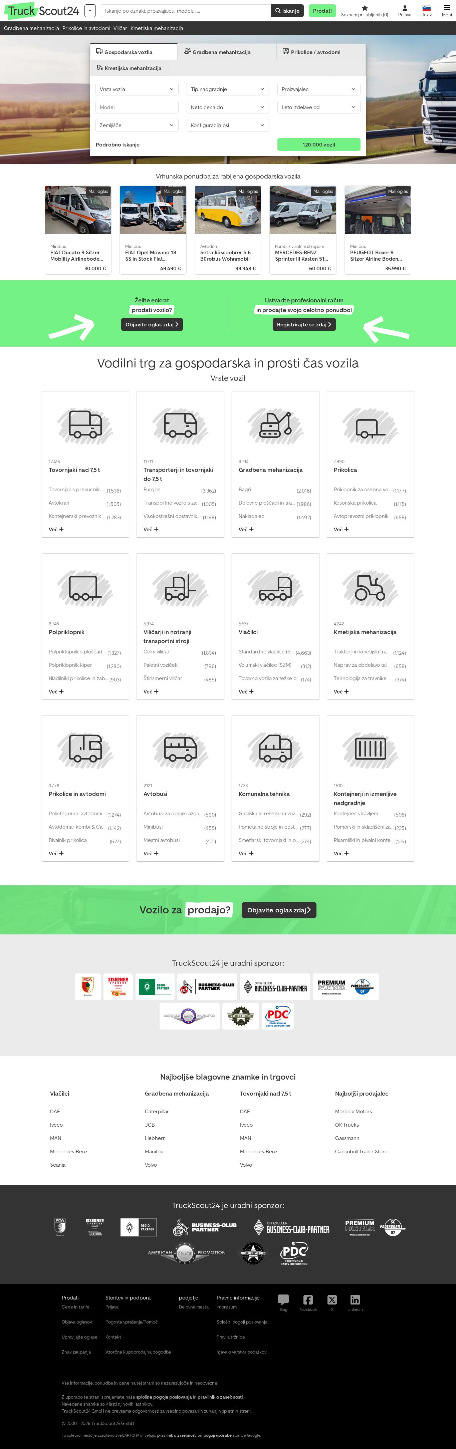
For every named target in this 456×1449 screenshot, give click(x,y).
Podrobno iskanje (118, 144)
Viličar (120, 28)
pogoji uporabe (218, 1435)
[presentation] (134, 51)
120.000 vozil (319, 144)
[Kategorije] (90, 10)
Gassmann (347, 1138)
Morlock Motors (353, 1111)
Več (54, 529)
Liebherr (155, 1138)
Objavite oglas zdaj (150, 324)
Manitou (154, 1151)
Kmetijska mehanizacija (157, 28)
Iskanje (290, 10)
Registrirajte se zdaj (302, 324)
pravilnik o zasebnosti (177, 1435)
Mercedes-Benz (68, 1151)
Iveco (56, 1124)
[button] (447, 10)
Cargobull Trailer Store (361, 1151)
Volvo (151, 1164)
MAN (55, 1138)
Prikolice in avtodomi (86, 28)
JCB (150, 1124)
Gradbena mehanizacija (31, 28)
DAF (55, 1111)
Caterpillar (157, 1111)
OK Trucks (347, 1124)
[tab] (134, 51)
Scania (57, 1164)
